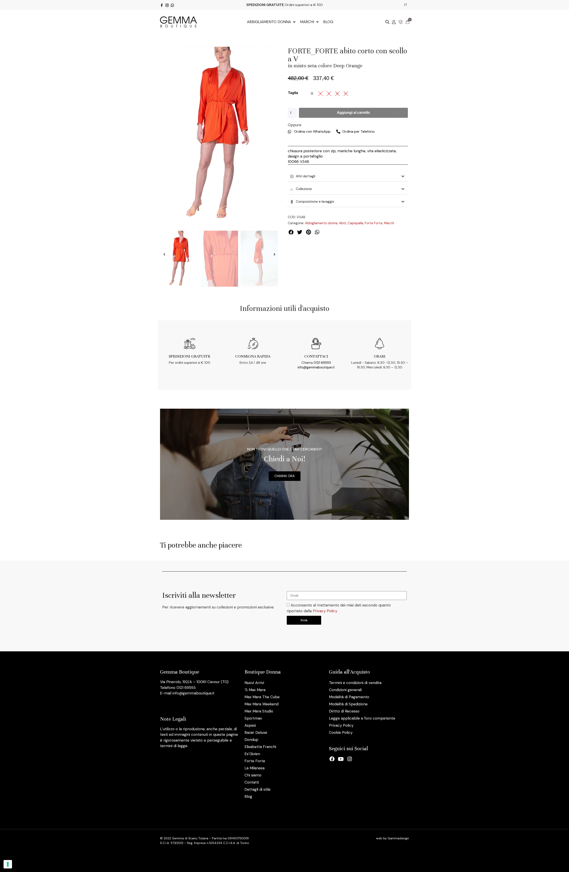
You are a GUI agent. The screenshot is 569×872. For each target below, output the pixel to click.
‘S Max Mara (254, 689)
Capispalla (355, 223)
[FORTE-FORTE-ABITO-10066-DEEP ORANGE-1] (219, 134)
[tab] (347, 176)
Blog (248, 796)
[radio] (312, 93)
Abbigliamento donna (321, 223)
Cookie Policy (341, 732)
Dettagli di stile (257, 789)
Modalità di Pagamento (349, 696)
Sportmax (253, 718)
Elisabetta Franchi (260, 746)
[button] (164, 254)
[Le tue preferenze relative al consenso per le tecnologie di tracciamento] (8, 864)
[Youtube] (341, 759)
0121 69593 (322, 362)
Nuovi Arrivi (254, 682)
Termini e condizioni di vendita (355, 682)
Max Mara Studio (258, 711)
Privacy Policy (325, 610)
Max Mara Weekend (261, 704)
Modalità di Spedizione (348, 704)
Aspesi (250, 725)
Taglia (293, 93)
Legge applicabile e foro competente (362, 718)
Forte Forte (374, 223)
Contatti (251, 782)
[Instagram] (350, 759)
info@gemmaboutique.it (316, 367)
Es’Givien (252, 753)
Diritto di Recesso (344, 711)
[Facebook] (332, 759)
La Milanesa (254, 768)
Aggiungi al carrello (353, 112)
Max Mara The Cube (262, 696)
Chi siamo (252, 775)
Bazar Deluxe (255, 732)
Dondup (251, 739)
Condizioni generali (345, 689)
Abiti (342, 223)
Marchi (389, 223)
